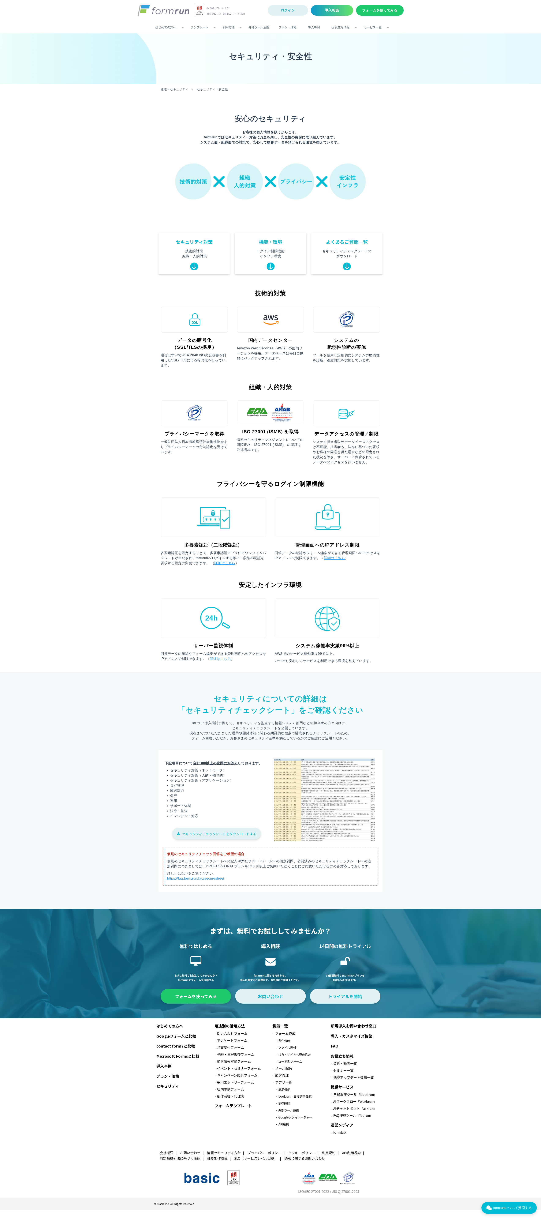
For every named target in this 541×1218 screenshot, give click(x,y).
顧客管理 (282, 1075)
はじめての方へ (165, 27)
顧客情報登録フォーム (234, 1061)
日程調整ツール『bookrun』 (355, 1094)
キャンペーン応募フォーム (237, 1075)
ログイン (288, 10)
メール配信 (283, 1068)
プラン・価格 (287, 27)
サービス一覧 (373, 27)
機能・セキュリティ (175, 89)
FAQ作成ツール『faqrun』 (353, 1115)
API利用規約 (351, 1152)
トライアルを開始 (345, 996)
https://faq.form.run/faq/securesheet (195, 878)
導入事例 (314, 27)
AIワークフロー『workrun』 (355, 1101)
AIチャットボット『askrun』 (355, 1108)
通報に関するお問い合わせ (304, 1158)
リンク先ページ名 (194, 253)
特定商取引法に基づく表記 (180, 1158)
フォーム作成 (285, 1033)
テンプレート (200, 27)
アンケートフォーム (232, 1040)
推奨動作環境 (217, 1158)
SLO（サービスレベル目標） (256, 1158)
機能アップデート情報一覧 (353, 1077)
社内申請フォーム (230, 1089)
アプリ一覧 (283, 1082)
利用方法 (229, 27)
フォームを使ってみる (379, 10)
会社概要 (166, 1152)
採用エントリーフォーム (235, 1082)
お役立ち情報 (341, 27)
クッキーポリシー (301, 1152)
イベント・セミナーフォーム (239, 1068)
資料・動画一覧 (345, 1063)
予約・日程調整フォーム (235, 1054)
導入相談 (332, 10)
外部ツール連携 (259, 27)
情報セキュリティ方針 (224, 1152)
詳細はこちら (224, 563)
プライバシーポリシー (264, 1152)
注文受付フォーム (230, 1047)
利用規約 (328, 1152)
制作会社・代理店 (230, 1096)
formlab (339, 1132)
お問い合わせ (270, 996)
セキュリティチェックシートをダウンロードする (219, 833)
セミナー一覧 (343, 1070)
